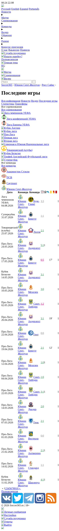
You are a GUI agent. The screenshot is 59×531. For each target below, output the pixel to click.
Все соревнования (11, 109)
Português (34, 8)
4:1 (42, 479)
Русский (6, 8)
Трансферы (21, 103)
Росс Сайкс (48, 85)
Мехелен (33, 292)
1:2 (42, 303)
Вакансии (13, 50)
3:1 (42, 274)
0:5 (42, 259)
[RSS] (51, 502)
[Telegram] (29, 502)
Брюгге (32, 218)
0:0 (42, 333)
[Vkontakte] (6, 502)
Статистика (7, 103)
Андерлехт (34, 248)
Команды (6, 26)
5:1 (42, 245)
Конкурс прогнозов (12, 47)
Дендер (32, 409)
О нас (4, 50)
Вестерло (33, 438)
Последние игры (48, 100)
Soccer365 (6, 85)
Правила (25, 50)
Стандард (33, 468)
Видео (4, 32)
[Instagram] (40, 502)
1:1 (42, 215)
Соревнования (9, 20)
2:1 (42, 230)
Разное (5, 41)
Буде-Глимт (33, 202)
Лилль (36, 232)
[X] (17, 502)
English (15, 8)
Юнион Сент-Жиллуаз (27, 85)
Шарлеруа (33, 482)
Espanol (24, 8)
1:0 (42, 362)
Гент (36, 334)
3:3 (42, 201)
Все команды (8, 165)
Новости (6, 11)
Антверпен (34, 453)
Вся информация (10, 100)
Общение (6, 35)
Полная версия (9, 59)
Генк (36, 422)
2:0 (42, 406)
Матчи (5, 17)
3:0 (42, 289)
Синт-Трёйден (34, 305)
